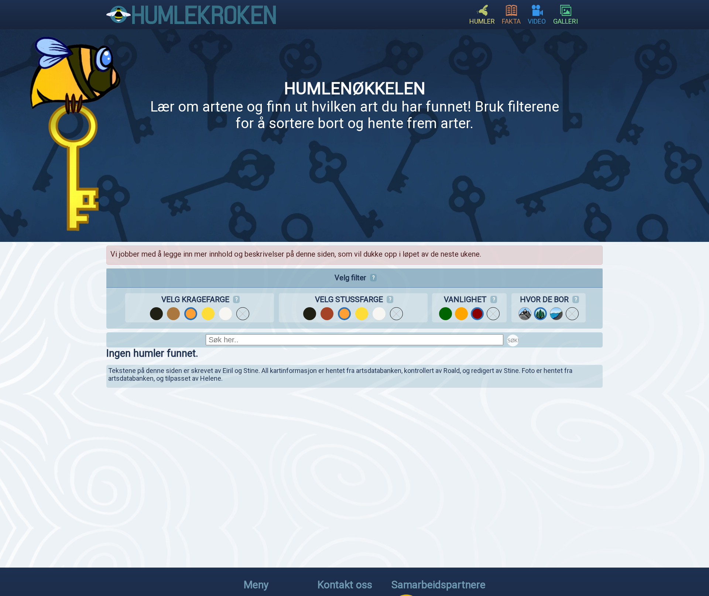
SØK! (513, 340)
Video (537, 21)
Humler (482, 21)
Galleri (565, 21)
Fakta (511, 21)
